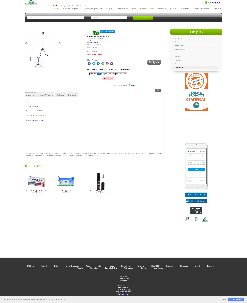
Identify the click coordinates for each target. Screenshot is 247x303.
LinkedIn (197, 266)
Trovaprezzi (140, 266)
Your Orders (185, 9)
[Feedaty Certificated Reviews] (196, 111)
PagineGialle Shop (111, 268)
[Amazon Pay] (196, 213)
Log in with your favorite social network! (74, 6)
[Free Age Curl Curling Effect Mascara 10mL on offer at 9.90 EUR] (100, 189)
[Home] (31, 5)
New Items (178, 56)
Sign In (110, 9)
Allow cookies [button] (236, 299)
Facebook (44, 266)
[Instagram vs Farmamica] (107, 63)
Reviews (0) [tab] (72, 95)
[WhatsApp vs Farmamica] (102, 63)
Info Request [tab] (60, 95)
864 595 (214, 2)
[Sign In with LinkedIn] (196, 202)
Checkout (144, 9)
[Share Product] (111, 63)
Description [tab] (30, 95)
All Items (177, 53)
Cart (134, 9)
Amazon (88, 266)
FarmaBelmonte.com (72, 266)
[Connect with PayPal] (107, 32)
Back (158, 90)
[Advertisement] (94, 136)
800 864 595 (125, 293)
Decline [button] (223, 299)
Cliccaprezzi (184, 266)
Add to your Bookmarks (202, 9)
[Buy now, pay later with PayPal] (196, 190)
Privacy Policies (159, 268)
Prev (26, 43)
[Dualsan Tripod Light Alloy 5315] (42, 43)
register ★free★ (122, 9)
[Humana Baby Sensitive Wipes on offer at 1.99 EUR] (65, 189)
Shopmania (169, 266)
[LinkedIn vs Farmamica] (98, 63)
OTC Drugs (178, 38)
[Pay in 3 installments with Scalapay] (107, 79)
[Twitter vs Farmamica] (93, 63)
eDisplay (126, 285)
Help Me (174, 9)
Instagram (210, 266)
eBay (100, 266)
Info (152, 9)
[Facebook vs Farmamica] (89, 63)
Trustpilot (218, 9)
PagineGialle (94, 268)
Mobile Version (129, 268)
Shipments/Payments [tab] (45, 95)
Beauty (177, 42)
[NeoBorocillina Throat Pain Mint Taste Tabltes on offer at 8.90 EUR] (36, 189)
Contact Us (162, 9)
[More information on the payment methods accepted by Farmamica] (107, 74)
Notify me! (154, 62)
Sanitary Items (179, 45)
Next (60, 43)
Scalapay (111, 266)
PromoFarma (125, 266)
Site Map (144, 268)
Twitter (56, 266)
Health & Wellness (180, 49)
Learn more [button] (62, 299)
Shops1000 (155, 266)
